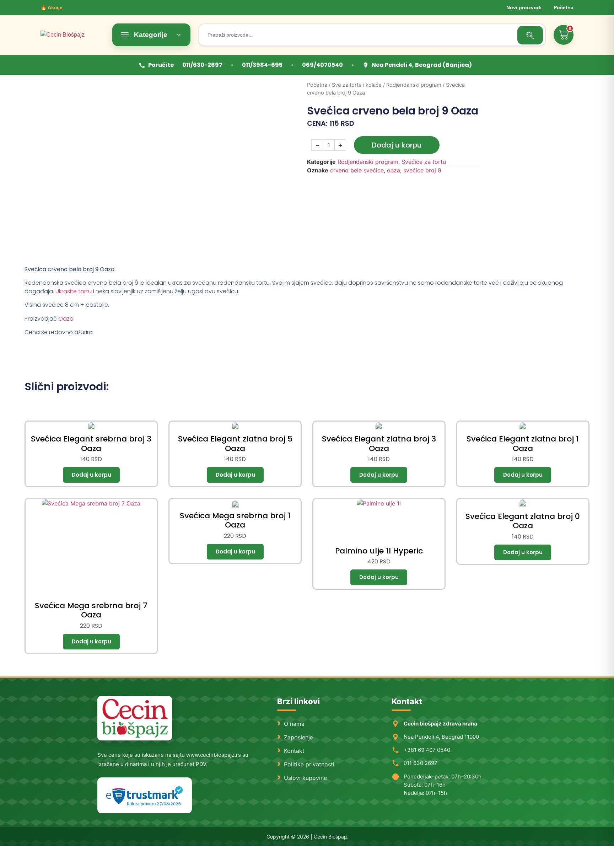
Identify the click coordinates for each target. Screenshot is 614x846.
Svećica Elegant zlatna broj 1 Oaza (523, 443)
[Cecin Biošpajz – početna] (72, 35)
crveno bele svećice (357, 170)
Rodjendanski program (413, 85)
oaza (393, 170)
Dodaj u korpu (397, 145)
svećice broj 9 (422, 170)
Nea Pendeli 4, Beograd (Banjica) (422, 65)
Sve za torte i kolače (357, 85)
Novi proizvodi (524, 7)
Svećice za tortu (424, 161)
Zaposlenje (298, 737)
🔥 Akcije (52, 7)
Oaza (66, 319)
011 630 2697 (420, 763)
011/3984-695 (262, 65)
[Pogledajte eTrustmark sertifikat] (144, 795)
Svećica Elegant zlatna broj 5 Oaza (235, 443)
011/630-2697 (202, 65)
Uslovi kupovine (305, 777)
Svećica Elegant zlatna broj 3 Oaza (379, 443)
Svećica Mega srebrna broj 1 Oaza (235, 520)
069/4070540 (322, 65)
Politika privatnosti (309, 764)
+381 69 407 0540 (427, 749)
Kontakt (294, 750)
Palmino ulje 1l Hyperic (379, 550)
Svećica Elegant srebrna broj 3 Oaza (91, 443)
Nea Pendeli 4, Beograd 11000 (441, 736)
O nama (294, 723)
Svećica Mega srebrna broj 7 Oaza (91, 610)
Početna (563, 7)
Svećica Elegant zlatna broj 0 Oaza (522, 521)
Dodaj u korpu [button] (91, 475)
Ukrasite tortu (73, 291)
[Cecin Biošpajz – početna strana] (134, 718)
